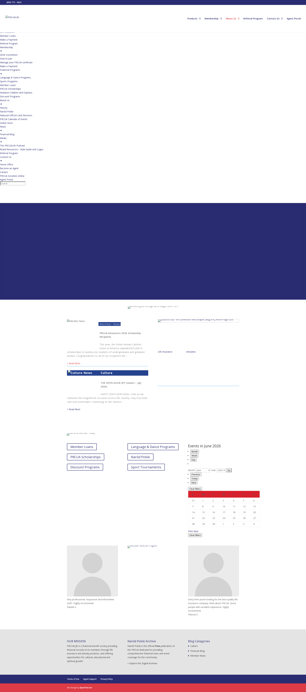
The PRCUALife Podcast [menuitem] (12, 145)
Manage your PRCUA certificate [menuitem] (16, 62)
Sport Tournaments (146, 467)
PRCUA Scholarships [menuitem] (10, 88)
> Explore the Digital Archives (142, 663)
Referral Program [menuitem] (9, 43)
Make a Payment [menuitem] (9, 39)
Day (193, 459)
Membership (212, 18)
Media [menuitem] (3, 140)
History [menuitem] (3, 107)
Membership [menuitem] (6, 49)
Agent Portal (294, 18)
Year (213, 470)
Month (195, 451)
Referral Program (253, 18)
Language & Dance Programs (153, 447)
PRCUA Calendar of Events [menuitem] (13, 119)
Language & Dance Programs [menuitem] (15, 77)
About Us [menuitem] (5, 102)
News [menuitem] (3, 128)
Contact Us (273, 18)
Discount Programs (85, 467)
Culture (107, 373)
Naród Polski (140, 457)
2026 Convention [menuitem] (9, 54)
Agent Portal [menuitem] (6, 179)
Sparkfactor (86, 687)
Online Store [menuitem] (6, 122)
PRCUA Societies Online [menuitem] (12, 175)
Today (195, 478)
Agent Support (90, 679)
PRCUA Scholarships (85, 457)
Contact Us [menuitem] (5, 158)
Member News (110, 324)
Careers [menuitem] (4, 172)
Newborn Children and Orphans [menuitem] (16, 92)
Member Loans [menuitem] (8, 35)
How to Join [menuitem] (6, 58)
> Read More (73, 363)
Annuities (191, 351)
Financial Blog (197, 650)
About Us (231, 18)
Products (192, 18)
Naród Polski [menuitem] (6, 111)
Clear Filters (195, 488)
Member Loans (81, 447)
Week (194, 455)
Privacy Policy (107, 679)
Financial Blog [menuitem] (7, 134)
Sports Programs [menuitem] (9, 81)
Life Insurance (165, 351)
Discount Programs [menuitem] (10, 96)
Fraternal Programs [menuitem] (10, 71)
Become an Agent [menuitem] (9, 168)
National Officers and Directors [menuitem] (16, 115)
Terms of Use (73, 679)
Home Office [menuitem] (6, 164)
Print (193, 531)
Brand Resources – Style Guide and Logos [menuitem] (21, 149)
